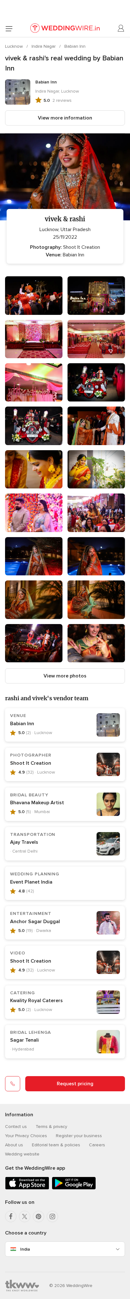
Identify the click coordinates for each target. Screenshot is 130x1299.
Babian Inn (75, 46)
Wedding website (22, 1154)
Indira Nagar (44, 46)
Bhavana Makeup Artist (37, 803)
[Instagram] (52, 1216)
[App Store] (27, 1188)
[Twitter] (24, 1216)
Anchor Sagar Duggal (35, 921)
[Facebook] (10, 1216)
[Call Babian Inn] (12, 1083)
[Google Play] (74, 1188)
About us (14, 1145)
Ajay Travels (24, 842)
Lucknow (14, 46)
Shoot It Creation (30, 763)
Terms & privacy (51, 1126)
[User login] (121, 28)
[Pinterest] (38, 1216)
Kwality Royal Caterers (36, 1000)
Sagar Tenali (24, 1040)
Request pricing (75, 1084)
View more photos (65, 676)
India (25, 1249)
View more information (65, 118)
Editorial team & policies (56, 1145)
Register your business (79, 1135)
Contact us (16, 1126)
